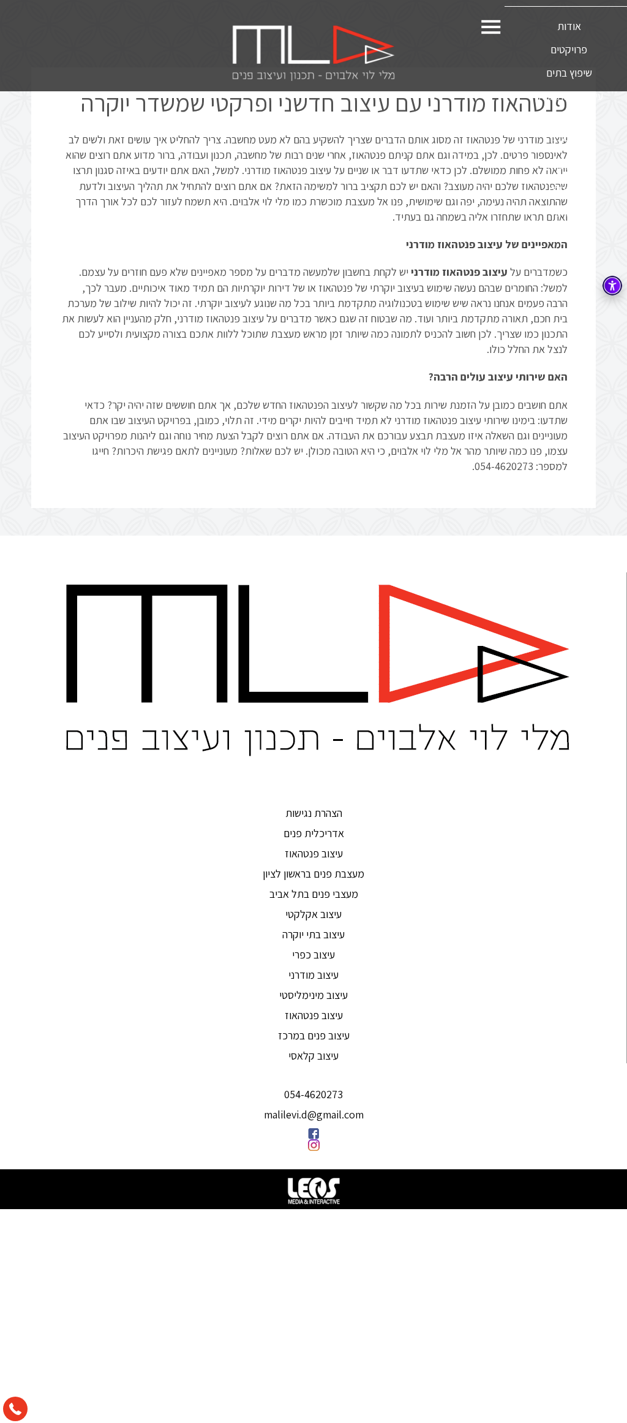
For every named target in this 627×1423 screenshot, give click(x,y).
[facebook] (313, 1133)
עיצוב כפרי (313, 954)
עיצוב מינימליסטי (313, 995)
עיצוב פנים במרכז (314, 1035)
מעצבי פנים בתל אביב (313, 894)
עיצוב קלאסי (313, 1056)
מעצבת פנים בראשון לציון (313, 874)
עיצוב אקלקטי (313, 914)
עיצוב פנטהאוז (314, 853)
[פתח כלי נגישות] (612, 285)
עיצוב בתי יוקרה (313, 934)
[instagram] (313, 1145)
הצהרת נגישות (313, 813)
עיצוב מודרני (313, 975)
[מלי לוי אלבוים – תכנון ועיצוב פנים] (313, 52)
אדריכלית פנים (313, 833)
